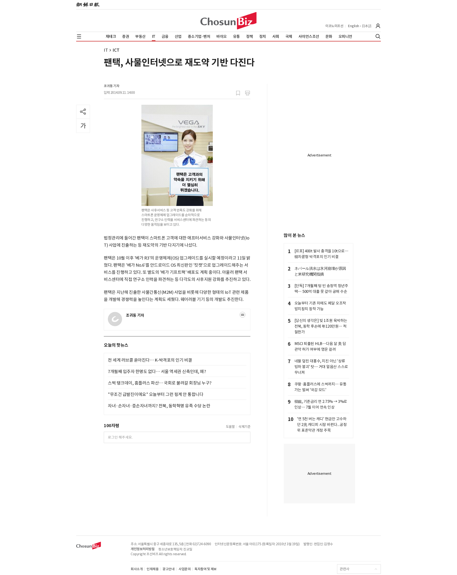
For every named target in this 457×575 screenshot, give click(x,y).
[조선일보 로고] (87, 4)
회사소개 (137, 569)
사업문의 (184, 569)
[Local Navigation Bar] (79, 36)
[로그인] (378, 26)
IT (106, 50)
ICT (116, 50)
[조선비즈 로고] (228, 21)
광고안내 (168, 569)
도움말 (230, 427)
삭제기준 (244, 427)
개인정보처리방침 (142, 549)
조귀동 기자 (111, 86)
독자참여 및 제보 (205, 569)
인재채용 (153, 569)
